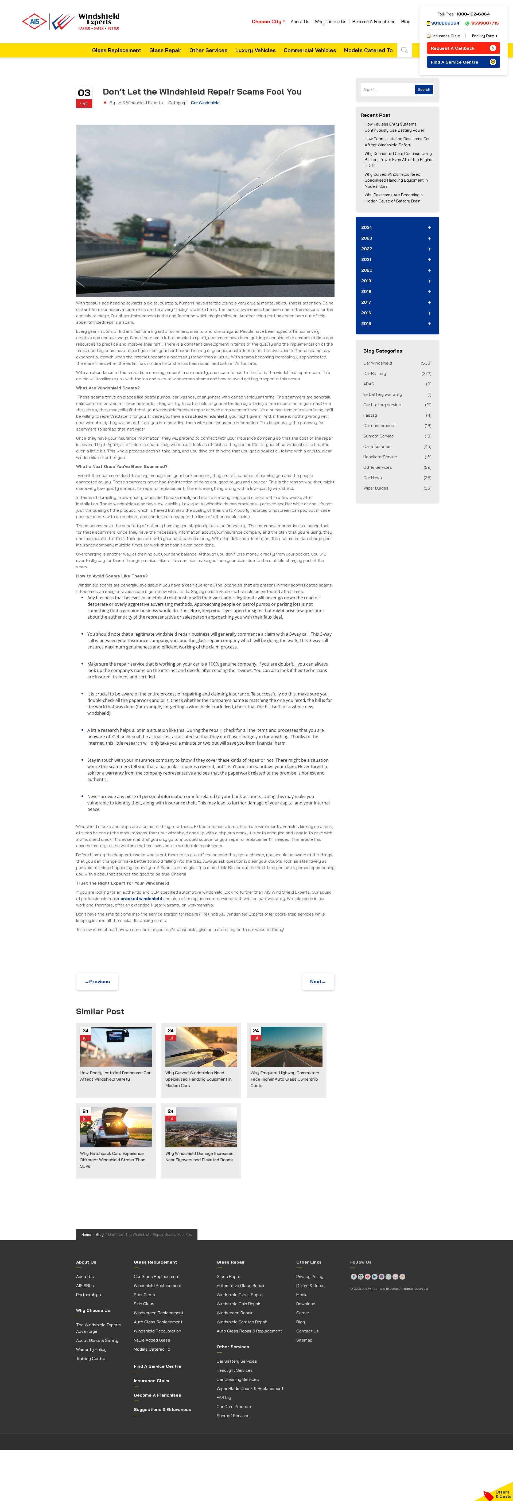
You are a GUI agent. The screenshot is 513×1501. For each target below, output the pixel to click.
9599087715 (485, 23)
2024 (366, 227)
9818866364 (445, 23)
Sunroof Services (233, 1415)
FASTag (224, 1397)
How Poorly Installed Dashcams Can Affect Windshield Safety (397, 141)
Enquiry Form (483, 35)
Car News (397, 477)
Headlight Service (397, 456)
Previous (97, 981)
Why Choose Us (331, 21)
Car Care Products (234, 1406)
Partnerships (88, 1294)
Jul (85, 1038)
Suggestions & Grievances (162, 1409)
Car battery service (397, 404)
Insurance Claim (446, 35)
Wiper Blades (397, 488)
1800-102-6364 (473, 14)
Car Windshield (205, 102)
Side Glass (144, 1303)
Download (305, 1303)
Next (318, 981)
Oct (84, 103)
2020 (366, 270)
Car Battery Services (237, 1361)
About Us (300, 21)
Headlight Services (235, 1370)
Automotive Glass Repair (241, 1285)
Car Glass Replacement (157, 1276)
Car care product (397, 425)
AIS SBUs (85, 1285)
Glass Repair (165, 50)
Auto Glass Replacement (158, 1321)
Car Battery (397, 373)
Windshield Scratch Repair (242, 1321)
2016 (366, 312)
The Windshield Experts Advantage (99, 1328)
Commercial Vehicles (310, 50)
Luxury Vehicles (255, 50)
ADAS (397, 383)
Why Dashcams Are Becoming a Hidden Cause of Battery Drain (394, 198)
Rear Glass (144, 1294)
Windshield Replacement (158, 1285)
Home (86, 1234)
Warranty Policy (91, 1349)
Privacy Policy (309, 1276)
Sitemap (304, 1340)
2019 (366, 280)
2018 (366, 291)
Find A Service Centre (454, 62)
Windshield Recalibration (157, 1331)
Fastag (397, 415)
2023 (366, 238)
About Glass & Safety (97, 1340)
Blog (405, 21)
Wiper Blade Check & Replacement (250, 1388)
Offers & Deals (310, 1285)
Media (302, 1294)
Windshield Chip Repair (238, 1303)
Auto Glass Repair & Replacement (249, 1331)
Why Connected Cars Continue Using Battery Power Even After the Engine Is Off (398, 159)
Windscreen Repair (234, 1312)
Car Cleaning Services (238, 1379)
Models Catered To (368, 50)
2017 (366, 302)
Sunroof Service (397, 436)
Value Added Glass (152, 1340)
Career (302, 1312)
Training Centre (90, 1358)
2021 (366, 259)
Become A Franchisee (373, 21)
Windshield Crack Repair (240, 1294)
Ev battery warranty (397, 394)
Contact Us (307, 1331)
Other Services (208, 50)
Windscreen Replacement (159, 1312)
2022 (366, 248)
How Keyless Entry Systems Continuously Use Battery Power (394, 127)
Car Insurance (397, 446)
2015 (366, 323)
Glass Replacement (116, 50)
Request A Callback (453, 48)
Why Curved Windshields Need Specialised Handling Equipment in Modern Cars (396, 180)
